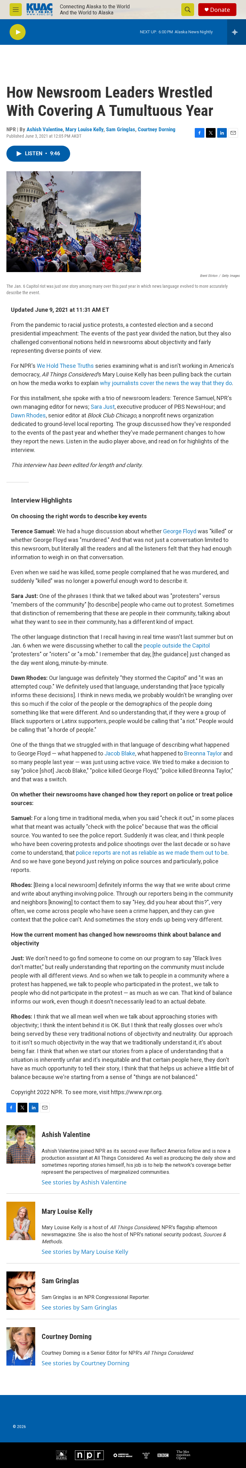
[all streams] (236, 32)
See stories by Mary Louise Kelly (85, 1251)
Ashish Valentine (45, 129)
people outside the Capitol (177, 645)
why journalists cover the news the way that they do (166, 383)
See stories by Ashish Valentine (84, 1182)
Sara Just (103, 406)
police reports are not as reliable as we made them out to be (151, 852)
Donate (220, 9)
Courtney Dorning (157, 129)
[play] (17, 32)
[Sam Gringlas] (20, 1290)
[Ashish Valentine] (20, 1144)
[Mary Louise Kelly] (20, 1221)
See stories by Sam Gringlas (79, 1307)
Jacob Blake (119, 753)
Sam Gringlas (120, 129)
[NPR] (89, 1455)
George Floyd (179, 531)
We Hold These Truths (65, 365)
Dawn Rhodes (28, 415)
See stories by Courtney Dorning (85, 1363)
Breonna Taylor (203, 753)
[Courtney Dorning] (20, 1346)
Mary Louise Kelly (84, 129)
